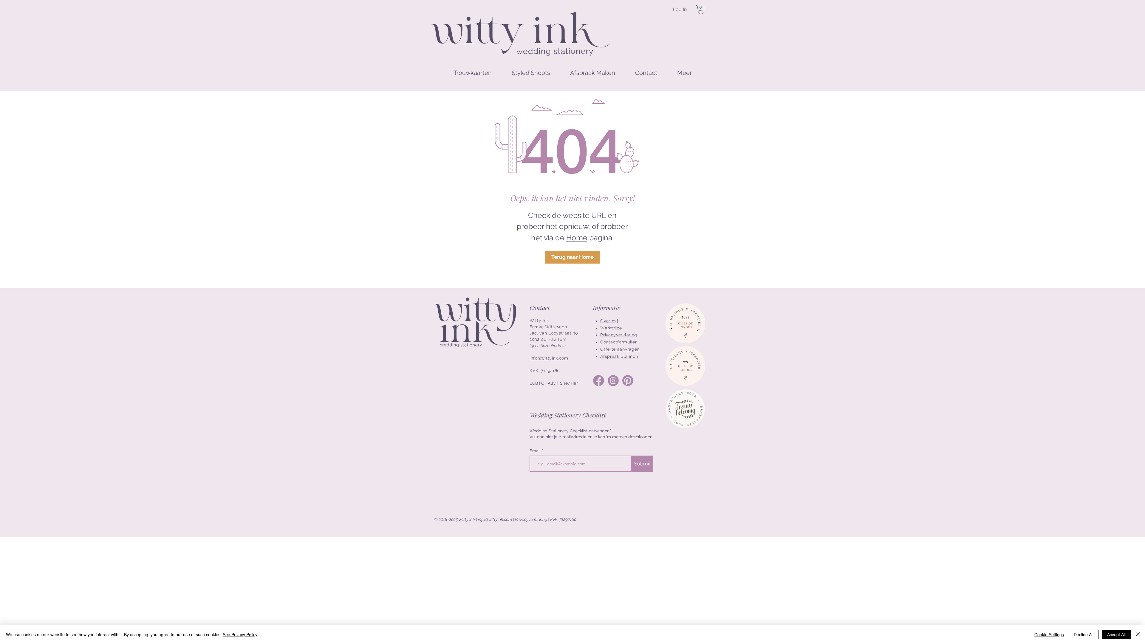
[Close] (1137, 634)
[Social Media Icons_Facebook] (598, 380)
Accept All (1116, 634)
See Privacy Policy (240, 634)
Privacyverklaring (531, 519)
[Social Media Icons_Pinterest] (628, 380)
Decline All (1083, 634)
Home (576, 237)
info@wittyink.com (495, 519)
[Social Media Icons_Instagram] (613, 380)
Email (536, 451)
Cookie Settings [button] (1049, 634)
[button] (701, 9)
